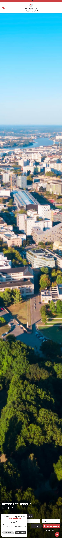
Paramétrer (8, 532)
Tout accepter (20, 532)
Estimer (29, 516)
